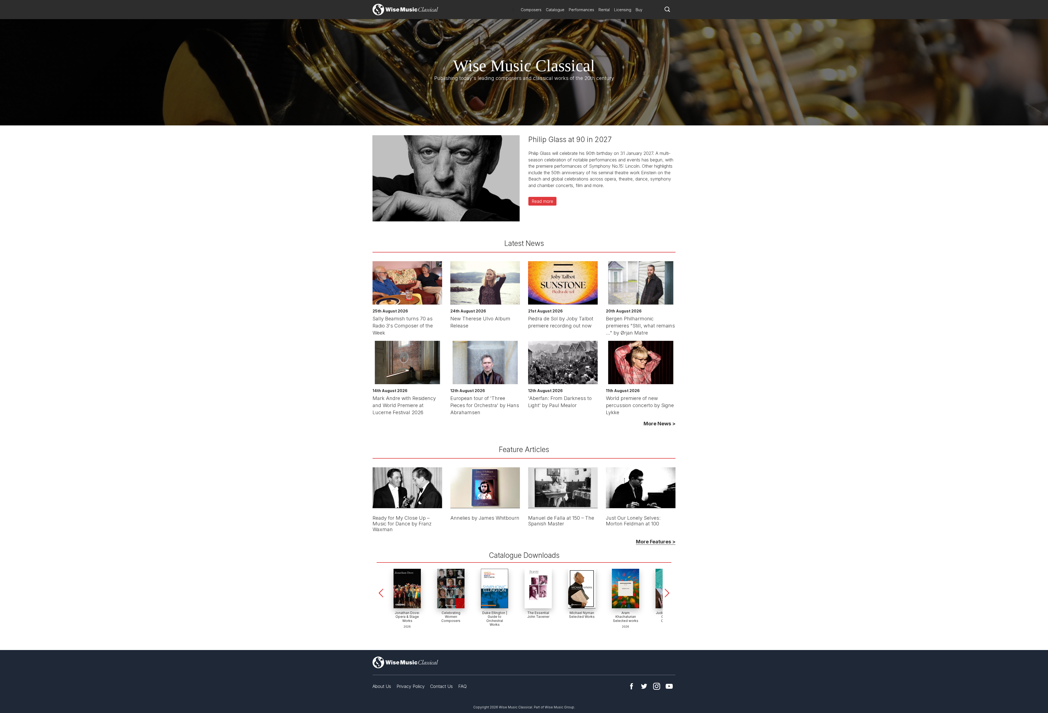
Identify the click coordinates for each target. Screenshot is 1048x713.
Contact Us (441, 686)
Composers (531, 9)
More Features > (655, 541)
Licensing (622, 9)
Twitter (644, 686)
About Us (382, 686)
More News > (659, 423)
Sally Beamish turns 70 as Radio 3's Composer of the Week (403, 326)
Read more (542, 201)
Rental (604, 9)
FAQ (462, 686)
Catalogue (555, 9)
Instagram (656, 686)
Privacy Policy (411, 686)
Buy (639, 9)
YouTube (669, 686)
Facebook (631, 686)
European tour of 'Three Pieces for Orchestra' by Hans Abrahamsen (484, 405)
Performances (581, 9)
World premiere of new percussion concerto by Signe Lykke (640, 405)
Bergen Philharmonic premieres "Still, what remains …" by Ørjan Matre (640, 326)
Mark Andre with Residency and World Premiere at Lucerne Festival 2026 (404, 405)
